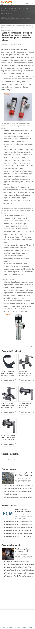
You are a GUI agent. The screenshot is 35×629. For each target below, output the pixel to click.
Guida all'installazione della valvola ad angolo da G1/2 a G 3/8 (19, 527)
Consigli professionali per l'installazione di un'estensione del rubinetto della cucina (19, 579)
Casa (2, 25)
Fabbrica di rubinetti (11, 508)
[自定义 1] (2, 3)
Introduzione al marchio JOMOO (14, 536)
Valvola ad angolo (8, 460)
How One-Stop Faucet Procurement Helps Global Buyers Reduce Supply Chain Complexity (19, 524)
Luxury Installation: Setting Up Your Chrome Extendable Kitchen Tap (19, 567)
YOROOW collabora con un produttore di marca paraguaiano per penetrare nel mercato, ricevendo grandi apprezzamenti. (19, 488)
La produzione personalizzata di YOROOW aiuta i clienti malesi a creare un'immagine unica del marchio (19, 494)
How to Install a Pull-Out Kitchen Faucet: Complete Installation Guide (19, 564)
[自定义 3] (11, 3)
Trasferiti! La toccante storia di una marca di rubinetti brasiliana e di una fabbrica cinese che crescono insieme (19, 491)
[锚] (5, 3)
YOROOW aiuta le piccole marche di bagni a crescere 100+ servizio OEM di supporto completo (19, 500)
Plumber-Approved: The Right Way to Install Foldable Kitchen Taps (19, 570)
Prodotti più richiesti (11, 351)
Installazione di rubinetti (12, 25)
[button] (1, 527)
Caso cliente (8, 469)
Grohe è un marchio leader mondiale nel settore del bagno (19, 530)
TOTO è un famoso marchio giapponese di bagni (19, 533)
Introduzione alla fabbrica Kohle (14, 539)
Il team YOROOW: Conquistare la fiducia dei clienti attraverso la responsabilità (19, 485)
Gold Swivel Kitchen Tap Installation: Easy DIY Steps (19, 576)
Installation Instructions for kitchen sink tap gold (19, 573)
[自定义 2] (8, 3)
